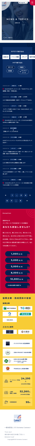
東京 (22, 67)
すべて (11, 67)
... (16, 195)
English (22, 2)
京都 (10, 71)
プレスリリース (24, 72)
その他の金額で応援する (14, 285)
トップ (5, 37)
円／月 (16, 254)
